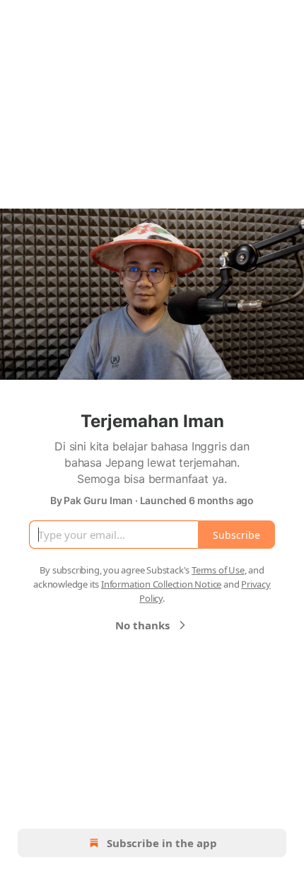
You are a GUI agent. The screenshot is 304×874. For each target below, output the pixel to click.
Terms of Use (218, 570)
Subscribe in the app (162, 843)
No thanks (142, 625)
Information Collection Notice (161, 584)
